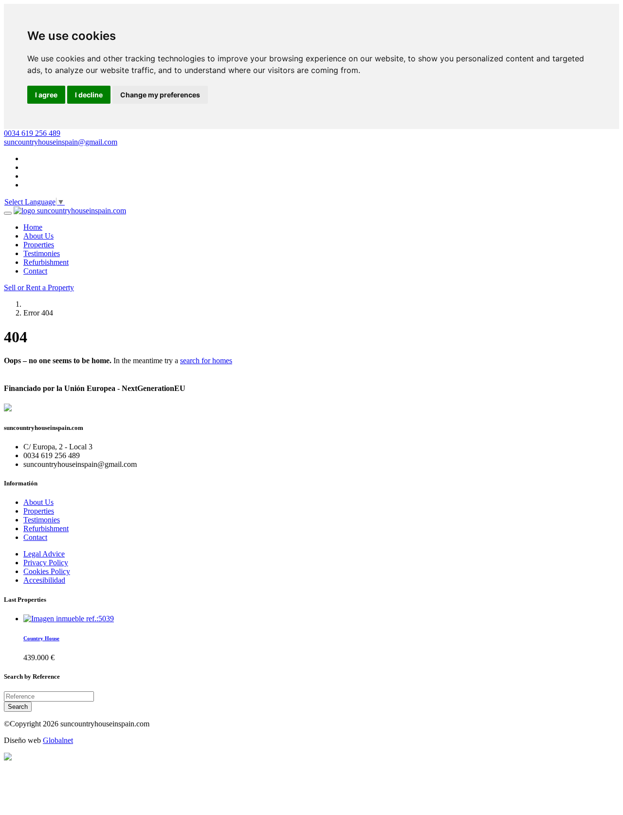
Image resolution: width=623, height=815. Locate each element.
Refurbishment (46, 528)
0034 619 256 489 (32, 133)
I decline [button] (89, 95)
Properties (38, 511)
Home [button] (32, 227)
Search (18, 706)
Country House (41, 638)
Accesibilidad (44, 580)
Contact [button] (35, 271)
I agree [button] (46, 95)
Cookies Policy (46, 571)
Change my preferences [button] (160, 95)
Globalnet (58, 740)
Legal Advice (44, 554)
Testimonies (41, 520)
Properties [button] (38, 245)
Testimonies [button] (41, 253)
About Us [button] (38, 236)
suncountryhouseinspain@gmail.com (60, 142)
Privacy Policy (45, 562)
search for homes (206, 360)
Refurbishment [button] (46, 262)
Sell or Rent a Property (39, 287)
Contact (35, 537)
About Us (38, 502)
